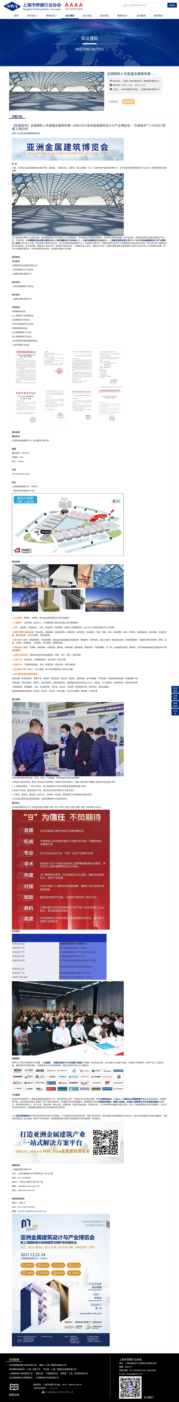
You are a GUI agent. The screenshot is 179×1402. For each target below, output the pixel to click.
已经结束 (113, 101)
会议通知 (69, 15)
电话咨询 (175, 689)
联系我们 (158, 15)
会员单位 (104, 15)
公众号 (175, 712)
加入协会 (87, 15)
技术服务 (141, 15)
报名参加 (128, 101)
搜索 (173, 5)
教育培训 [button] (122, 15)
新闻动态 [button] (51, 15)
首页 (18, 15)
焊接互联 (53, 1388)
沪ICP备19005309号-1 (71, 1388)
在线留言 (175, 697)
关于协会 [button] (31, 15)
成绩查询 (175, 704)
